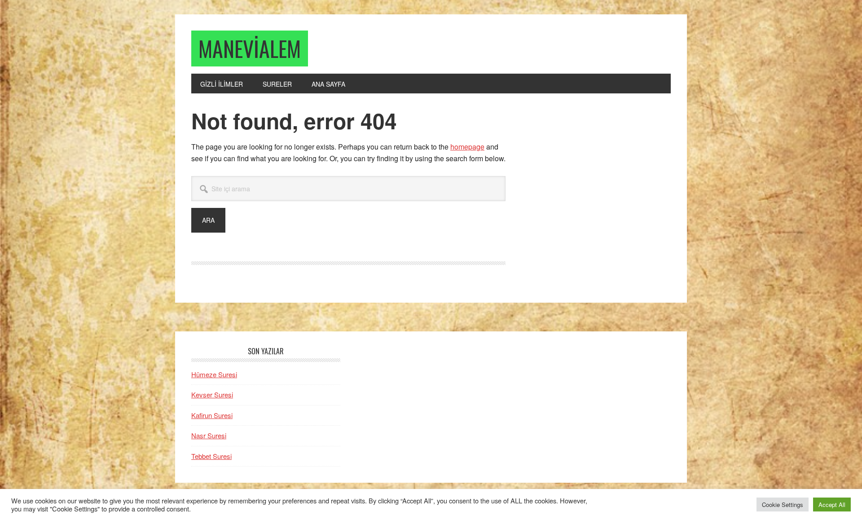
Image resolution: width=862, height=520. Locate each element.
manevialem (249, 48)
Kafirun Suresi (212, 415)
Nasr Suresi (208, 435)
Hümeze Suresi (214, 374)
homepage (467, 146)
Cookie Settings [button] (782, 504)
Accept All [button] (831, 504)
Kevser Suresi (212, 394)
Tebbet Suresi (211, 456)
